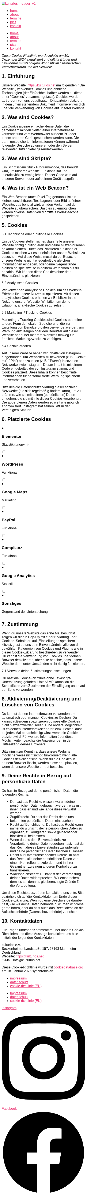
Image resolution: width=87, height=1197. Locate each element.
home (14, 10)
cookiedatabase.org (68, 967)
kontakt (15, 26)
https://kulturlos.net (41, 85)
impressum (18, 978)
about (14, 14)
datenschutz (19, 982)
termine (15, 18)
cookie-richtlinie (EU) (26, 986)
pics (13, 22)
